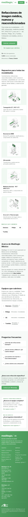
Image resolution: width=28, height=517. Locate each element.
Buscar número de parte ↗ (6, 460)
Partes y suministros (7, 450)
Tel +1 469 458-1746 (7, 495)
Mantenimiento (5, 452)
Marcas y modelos (6, 455)
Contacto (17, 452)
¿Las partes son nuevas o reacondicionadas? (12, 357)
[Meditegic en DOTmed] (14, 505)
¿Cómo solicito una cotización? (14, 363)
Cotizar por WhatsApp (10, 387)
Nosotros (17, 450)
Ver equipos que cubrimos (12, 48)
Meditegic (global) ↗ (20, 462)
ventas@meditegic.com (8, 481)
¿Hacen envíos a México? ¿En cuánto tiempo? (14, 350)
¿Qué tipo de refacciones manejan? (12, 343)
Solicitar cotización (9, 43)
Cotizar (21, 2)
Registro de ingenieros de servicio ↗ (18, 458)
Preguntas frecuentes (20, 455)
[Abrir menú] (26, 2)
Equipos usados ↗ (6, 457)
